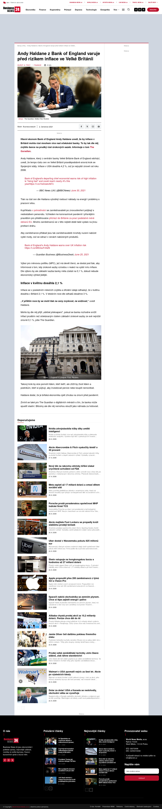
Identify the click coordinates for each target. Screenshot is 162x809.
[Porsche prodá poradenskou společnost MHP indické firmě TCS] (32, 508)
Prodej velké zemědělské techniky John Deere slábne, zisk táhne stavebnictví (73, 654)
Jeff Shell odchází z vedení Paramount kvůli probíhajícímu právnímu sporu (66, 780)
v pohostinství (39, 210)
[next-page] (23, 708)
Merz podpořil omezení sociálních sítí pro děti (66, 770)
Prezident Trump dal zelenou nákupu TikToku (67, 760)
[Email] (92, 126)
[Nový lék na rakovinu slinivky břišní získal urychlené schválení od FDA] (32, 471)
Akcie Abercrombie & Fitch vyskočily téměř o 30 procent (73, 449)
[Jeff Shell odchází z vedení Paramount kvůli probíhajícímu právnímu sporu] (50, 780)
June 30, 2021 (78, 190)
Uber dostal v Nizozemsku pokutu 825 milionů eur (73, 542)
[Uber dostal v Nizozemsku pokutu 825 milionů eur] (32, 545)
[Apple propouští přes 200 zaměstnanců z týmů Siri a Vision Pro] (32, 583)
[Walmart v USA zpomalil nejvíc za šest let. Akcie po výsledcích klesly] (32, 676)
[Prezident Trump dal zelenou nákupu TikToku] (50, 761)
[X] (143, 9)
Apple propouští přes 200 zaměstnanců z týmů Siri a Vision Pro (74, 579)
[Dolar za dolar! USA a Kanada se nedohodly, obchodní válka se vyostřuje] (32, 695)
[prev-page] (19, 708)
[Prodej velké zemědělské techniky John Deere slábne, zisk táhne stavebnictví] (32, 658)
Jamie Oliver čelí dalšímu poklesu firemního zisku (72, 636)
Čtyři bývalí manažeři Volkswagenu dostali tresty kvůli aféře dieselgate (66, 751)
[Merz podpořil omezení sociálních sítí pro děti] (50, 770)
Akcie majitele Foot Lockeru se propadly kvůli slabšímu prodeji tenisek (73, 523)
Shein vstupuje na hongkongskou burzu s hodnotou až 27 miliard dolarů (71, 561)
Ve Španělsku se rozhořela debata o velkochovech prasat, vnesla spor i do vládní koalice (66, 742)
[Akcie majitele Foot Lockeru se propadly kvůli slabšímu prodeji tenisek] (32, 527)
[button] (128, 9)
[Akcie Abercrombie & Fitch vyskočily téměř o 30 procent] (32, 452)
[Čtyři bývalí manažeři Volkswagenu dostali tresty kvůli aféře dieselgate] (50, 751)
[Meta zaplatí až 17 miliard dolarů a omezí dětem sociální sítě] (32, 489)
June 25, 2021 (82, 254)
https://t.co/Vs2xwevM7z (41, 183)
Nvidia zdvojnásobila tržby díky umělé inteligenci (69, 430)
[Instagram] (139, 9)
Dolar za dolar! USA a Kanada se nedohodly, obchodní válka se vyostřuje (73, 692)
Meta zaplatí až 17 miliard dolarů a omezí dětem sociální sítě (74, 486)
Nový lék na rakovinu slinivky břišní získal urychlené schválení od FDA (71, 467)
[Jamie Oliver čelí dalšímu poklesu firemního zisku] (32, 639)
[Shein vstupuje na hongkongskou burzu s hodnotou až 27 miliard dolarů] (32, 564)
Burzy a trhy (21, 46)
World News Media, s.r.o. (20, 807)
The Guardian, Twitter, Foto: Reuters (36, 119)
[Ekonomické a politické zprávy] (6, 9)
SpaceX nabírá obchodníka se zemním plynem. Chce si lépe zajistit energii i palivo (74, 598)
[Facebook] (136, 9)
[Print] (98, 126)
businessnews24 (29, 127)
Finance (38, 65)
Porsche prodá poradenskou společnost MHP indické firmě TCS (73, 505)
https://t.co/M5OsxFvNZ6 (37, 247)
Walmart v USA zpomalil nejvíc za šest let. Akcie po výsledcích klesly (75, 673)
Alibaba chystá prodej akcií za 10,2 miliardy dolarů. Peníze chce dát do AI (72, 617)
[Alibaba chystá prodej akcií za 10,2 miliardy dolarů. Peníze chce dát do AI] (32, 620)
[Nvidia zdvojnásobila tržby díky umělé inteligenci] (32, 433)
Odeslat (142, 778)
